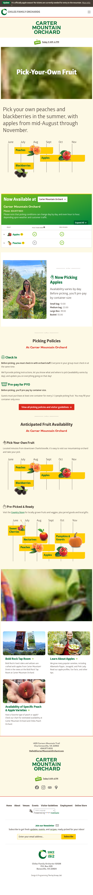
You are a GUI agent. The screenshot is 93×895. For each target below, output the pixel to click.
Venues (26, 806)
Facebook (37, 787)
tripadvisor (50, 787)
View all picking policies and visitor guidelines (45, 407)
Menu (89, 12)
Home (9, 806)
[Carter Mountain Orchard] (46, 764)
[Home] (20, 12)
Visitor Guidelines (49, 806)
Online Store (81, 806)
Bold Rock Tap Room (18, 659)
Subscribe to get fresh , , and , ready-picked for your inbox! (46, 829)
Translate (54, 813)
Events (35, 806)
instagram (43, 787)
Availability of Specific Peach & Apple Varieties (23, 708)
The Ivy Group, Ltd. (55, 876)
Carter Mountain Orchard (46, 27)
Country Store (17, 512)
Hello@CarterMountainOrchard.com (46, 750)
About (17, 806)
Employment (66, 806)
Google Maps (56, 787)
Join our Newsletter (45, 826)
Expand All (79, 223)
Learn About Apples (62, 659)
